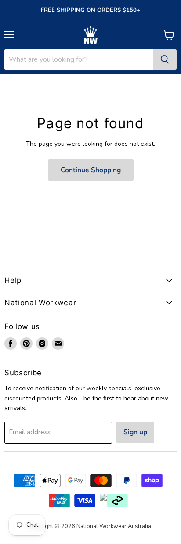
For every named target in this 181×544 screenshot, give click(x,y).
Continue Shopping (91, 170)
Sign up (135, 432)
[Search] (165, 59)
